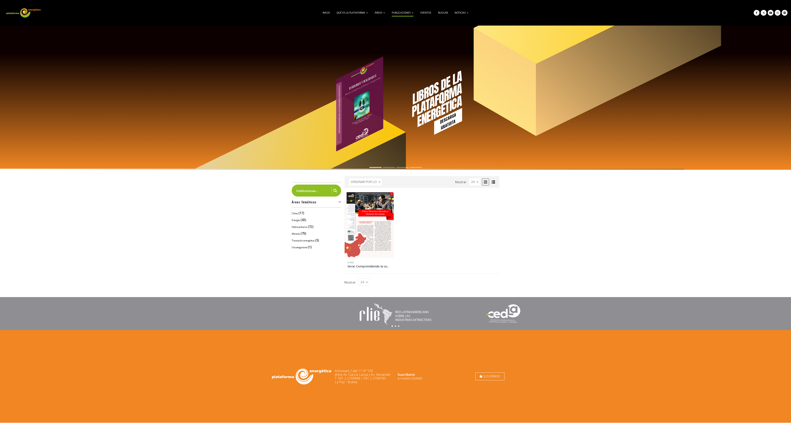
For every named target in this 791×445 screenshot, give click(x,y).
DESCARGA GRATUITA (446, 129)
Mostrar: (461, 182)
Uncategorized (299, 247)
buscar (443, 12)
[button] (485, 181)
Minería (296, 233)
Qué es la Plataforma (351, 12)
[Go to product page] (369, 225)
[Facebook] (756, 13)
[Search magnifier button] (335, 190)
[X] (763, 13)
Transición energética (303, 240)
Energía (296, 220)
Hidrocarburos (299, 227)
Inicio (326, 12)
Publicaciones (401, 12)
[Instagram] (777, 13)
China (351, 262)
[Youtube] (770, 13)
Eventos (425, 12)
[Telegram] (784, 13)
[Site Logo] (23, 13)
